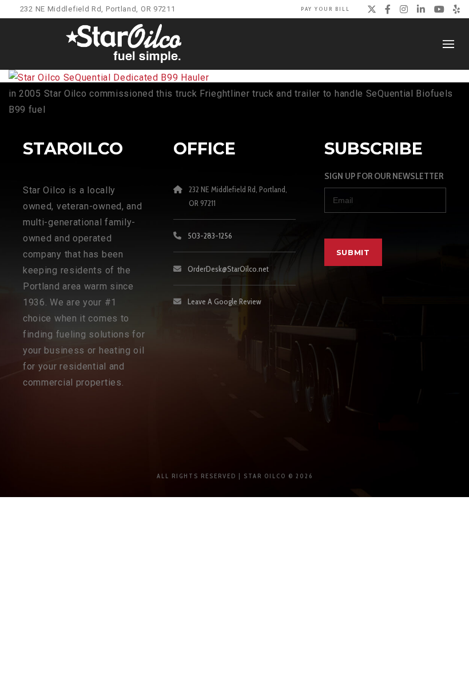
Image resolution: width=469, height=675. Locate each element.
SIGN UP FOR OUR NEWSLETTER (383, 175)
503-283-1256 (210, 236)
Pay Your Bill (325, 9)
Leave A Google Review (224, 301)
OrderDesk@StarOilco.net (228, 269)
